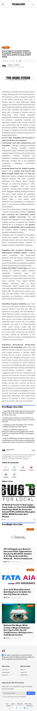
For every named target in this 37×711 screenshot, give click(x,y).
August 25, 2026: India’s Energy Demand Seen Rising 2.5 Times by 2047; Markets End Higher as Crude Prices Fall (18, 413)
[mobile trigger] (3, 4)
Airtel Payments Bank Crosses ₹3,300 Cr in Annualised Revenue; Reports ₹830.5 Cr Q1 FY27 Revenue (18, 420)
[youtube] (31, 468)
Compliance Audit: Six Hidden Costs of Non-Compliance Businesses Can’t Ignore (18, 426)
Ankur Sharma (10, 449)
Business (5, 47)
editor (10, 64)
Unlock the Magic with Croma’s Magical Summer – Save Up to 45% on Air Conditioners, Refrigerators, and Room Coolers (18, 630)
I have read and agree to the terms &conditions (15, 696)
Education (30, 485)
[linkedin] (6, 475)
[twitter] (34, 450)
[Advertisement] (18, 25)
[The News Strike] (18, 4)
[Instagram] (22, 468)
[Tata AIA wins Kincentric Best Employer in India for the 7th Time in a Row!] (18, 578)
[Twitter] (14, 468)
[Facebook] (32, 450)
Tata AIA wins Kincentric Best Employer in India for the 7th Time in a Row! (17, 592)
